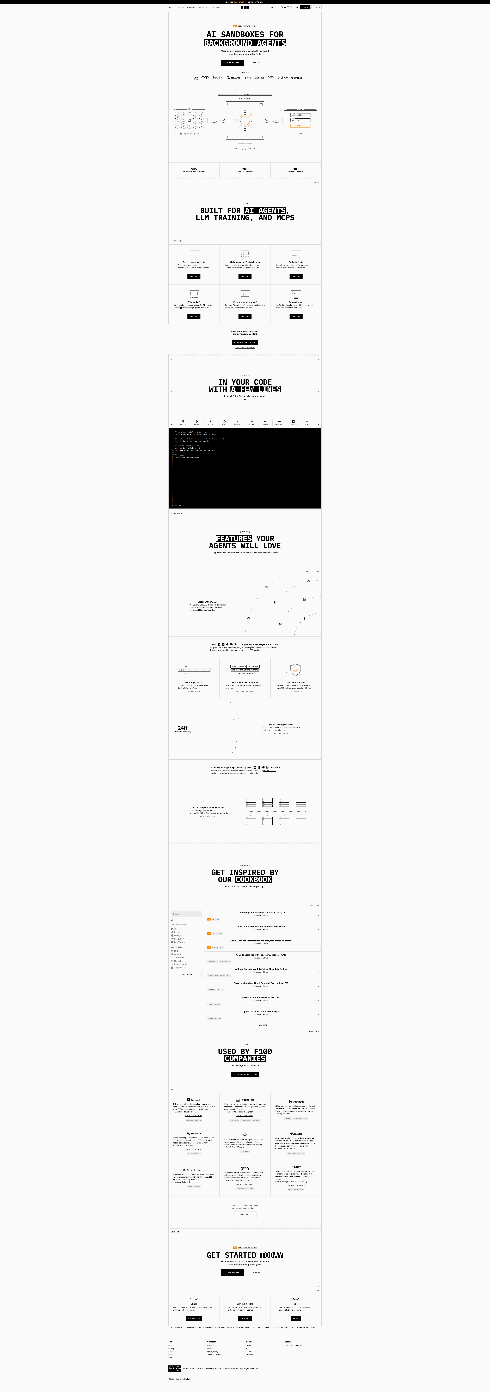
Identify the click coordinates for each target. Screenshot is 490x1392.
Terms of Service (214, 1355)
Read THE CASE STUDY (193, 1116)
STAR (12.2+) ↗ (194, 1318)
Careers (210, 1345)
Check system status (293, 1345)
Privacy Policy (212, 1352)
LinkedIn (249, 1355)
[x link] (291, 7)
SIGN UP (305, 7)
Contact (210, 1348)
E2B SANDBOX (245, 94)
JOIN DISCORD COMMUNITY (245, 348)
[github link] (281, 7)
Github (248, 1345)
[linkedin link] (288, 7)
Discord (242, 396)
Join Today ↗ (245, 1318)
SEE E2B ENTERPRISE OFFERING (245, 1075)
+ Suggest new (186, 974)
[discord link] (284, 7)
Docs (170, 1355)
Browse (296, 1318)
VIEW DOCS (257, 63)
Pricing (171, 1348)
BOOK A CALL (245, 1215)
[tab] (183, 423)
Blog (170, 1358)
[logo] (245, 7)
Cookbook (172, 1352)
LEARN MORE (193, 276)
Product (171, 1345)
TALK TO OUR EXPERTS (208, 816)
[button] (297, 7)
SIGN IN (316, 7)
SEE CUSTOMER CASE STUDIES (245, 342)
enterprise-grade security (247, 1368)
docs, (255, 396)
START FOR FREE (232, 63)
